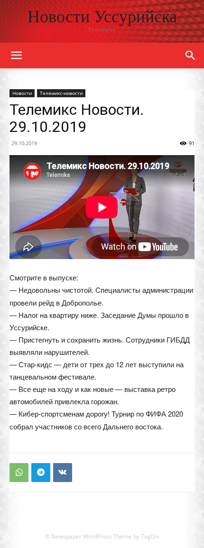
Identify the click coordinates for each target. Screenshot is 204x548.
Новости (22, 93)
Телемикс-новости (61, 93)
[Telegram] (40, 472)
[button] (190, 55)
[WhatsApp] (18, 472)
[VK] (62, 472)
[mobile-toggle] (16, 55)
